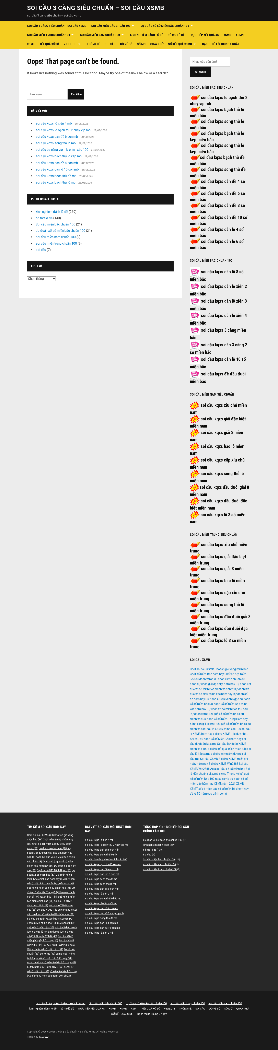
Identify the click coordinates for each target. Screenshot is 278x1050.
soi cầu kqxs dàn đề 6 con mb (57, 137)
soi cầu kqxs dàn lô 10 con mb (57, 169)
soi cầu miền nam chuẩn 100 (100, 35)
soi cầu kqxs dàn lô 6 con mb (101, 908)
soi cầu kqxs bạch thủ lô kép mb (59, 156)
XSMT (31, 44)
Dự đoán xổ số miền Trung (219, 719)
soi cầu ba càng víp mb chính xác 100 (62, 150)
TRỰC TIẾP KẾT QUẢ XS (204, 35)
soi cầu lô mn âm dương (226, 753)
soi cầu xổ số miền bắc (231, 768)
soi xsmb (213, 773)
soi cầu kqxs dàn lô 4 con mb (101, 923)
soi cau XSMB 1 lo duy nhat (230, 733)
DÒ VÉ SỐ (126, 44)
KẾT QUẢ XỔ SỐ (49, 44)
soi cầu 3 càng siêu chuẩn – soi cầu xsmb (95, 7)
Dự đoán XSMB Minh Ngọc (222, 699)
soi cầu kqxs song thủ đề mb (101, 918)
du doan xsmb (204, 679)
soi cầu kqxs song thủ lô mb (56, 143)
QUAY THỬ (156, 44)
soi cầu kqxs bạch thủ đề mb (56, 176)
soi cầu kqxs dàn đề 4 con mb (57, 163)
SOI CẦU (110, 44)
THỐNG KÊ (93, 44)
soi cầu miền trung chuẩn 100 (48, 35)
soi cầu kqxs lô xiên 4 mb (54, 123)
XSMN (240, 35)
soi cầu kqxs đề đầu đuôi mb (101, 903)
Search (200, 72)
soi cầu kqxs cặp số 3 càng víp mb (104, 913)
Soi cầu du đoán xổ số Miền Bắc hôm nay (216, 738)
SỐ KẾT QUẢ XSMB (180, 44)
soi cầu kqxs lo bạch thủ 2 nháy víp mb (63, 130)
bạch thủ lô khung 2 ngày (220, 44)
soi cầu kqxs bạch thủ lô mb (56, 182)
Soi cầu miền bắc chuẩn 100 (110, 26)
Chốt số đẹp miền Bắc (47, 843)
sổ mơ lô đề (176, 35)
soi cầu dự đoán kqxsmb (43, 918)
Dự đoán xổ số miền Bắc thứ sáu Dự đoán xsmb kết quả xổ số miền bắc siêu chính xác (219, 714)
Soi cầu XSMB (209, 758)
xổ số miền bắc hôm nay (233, 788)
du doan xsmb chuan (227, 679)
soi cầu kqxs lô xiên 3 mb (99, 932)
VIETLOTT (70, 44)
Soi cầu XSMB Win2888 (223, 763)
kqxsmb (210, 723)
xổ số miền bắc (207, 788)
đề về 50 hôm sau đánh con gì (208, 793)
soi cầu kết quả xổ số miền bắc (227, 748)
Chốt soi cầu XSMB (202, 669)
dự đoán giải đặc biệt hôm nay (216, 684)
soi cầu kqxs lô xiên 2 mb (99, 893)
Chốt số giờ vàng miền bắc (231, 669)
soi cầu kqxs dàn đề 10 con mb (102, 927)
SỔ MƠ (141, 44)
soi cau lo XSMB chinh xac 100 (221, 729)
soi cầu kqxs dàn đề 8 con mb (101, 888)
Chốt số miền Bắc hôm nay (207, 674)
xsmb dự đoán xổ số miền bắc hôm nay (51, 962)
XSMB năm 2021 (224, 783)
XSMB (227, 35)
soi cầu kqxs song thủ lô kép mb (103, 898)
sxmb (222, 773)
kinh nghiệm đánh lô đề (146, 35)
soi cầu (41, 250)
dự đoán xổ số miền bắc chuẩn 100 (164, 26)
